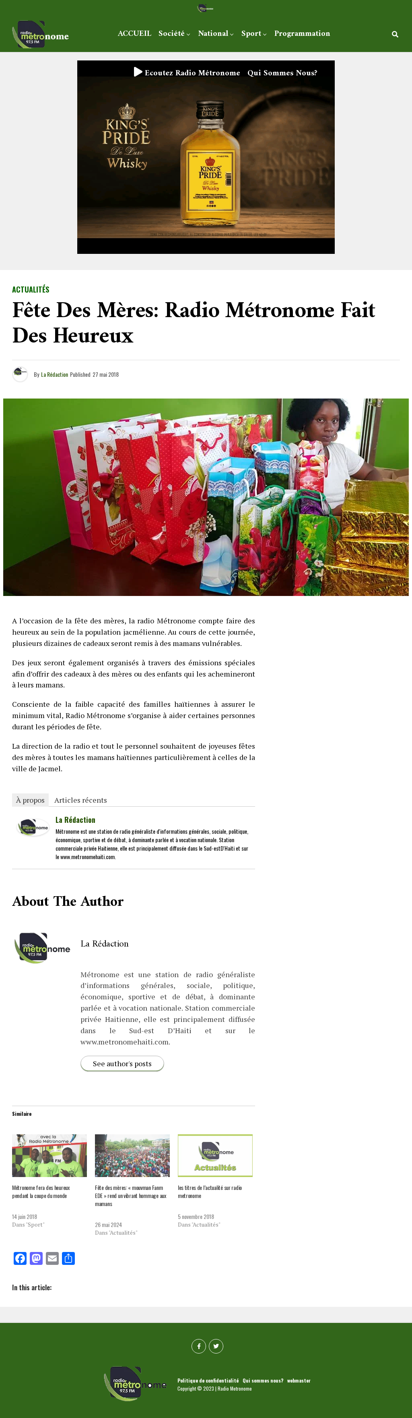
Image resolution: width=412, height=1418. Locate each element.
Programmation (302, 34)
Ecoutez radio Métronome (191, 73)
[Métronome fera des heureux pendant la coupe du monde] (49, 1155)
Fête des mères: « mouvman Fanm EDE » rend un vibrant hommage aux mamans (130, 1195)
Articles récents (80, 800)
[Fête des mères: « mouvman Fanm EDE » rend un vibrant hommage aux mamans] (132, 1155)
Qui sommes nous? (282, 73)
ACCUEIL (134, 34)
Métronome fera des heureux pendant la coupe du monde (41, 1191)
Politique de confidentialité (208, 1380)
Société (172, 34)
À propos (30, 800)
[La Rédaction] (33, 832)
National (213, 34)
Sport (251, 34)
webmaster (299, 1380)
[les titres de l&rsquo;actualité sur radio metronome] (215, 1155)
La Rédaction (54, 374)
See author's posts (122, 1063)
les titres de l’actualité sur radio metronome (210, 1191)
